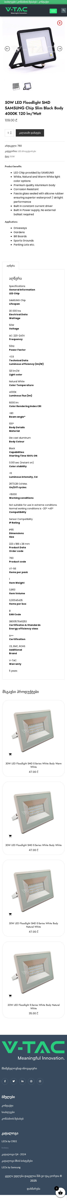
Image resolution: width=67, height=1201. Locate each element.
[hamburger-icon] (53, 11)
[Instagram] (40, 1081)
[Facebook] (5, 1081)
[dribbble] (31, 1081)
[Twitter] (13, 1081)
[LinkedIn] (22, 1081)
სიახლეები (10, 1)
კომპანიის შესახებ (27, 1)
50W (12, 156)
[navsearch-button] (63, 10)
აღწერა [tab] (11, 265)
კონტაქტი (44, 1)
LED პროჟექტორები (27, 151)
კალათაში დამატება (30, 132)
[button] (10, 754)
